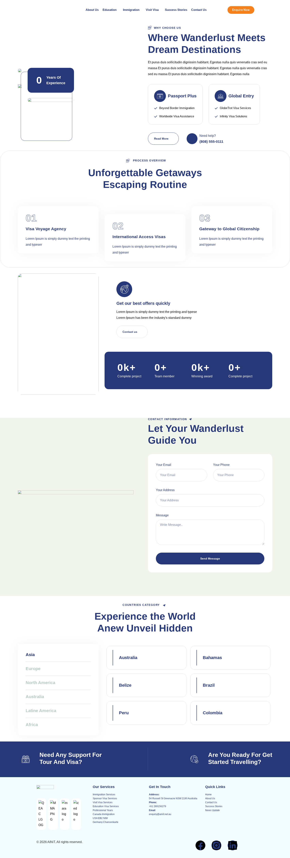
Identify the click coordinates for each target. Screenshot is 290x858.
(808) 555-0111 (211, 142)
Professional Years (103, 810)
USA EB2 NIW (100, 818)
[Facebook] (200, 845)
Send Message (210, 558)
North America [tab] (40, 682)
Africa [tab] (32, 724)
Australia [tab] (35, 696)
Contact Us (199, 9)
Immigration (131, 9)
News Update (212, 810)
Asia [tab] (30, 654)
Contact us (130, 331)
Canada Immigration (104, 814)
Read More (161, 138)
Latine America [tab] (41, 710)
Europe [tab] (33, 668)
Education (110, 9)
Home (208, 794)
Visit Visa (152, 9)
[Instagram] (216, 845)
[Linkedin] (233, 845)
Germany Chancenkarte (105, 822)
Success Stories (176, 9)
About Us (92, 9)
